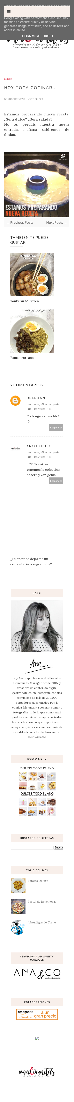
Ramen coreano (22, 357)
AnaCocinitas (17, 99)
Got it (48, 36)
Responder (56, 427)
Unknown (36, 398)
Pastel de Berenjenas (42, 901)
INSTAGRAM (37, 737)
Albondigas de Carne (42, 922)
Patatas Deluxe (38, 881)
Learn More (31, 36)
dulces (8, 78)
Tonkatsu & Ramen (24, 301)
